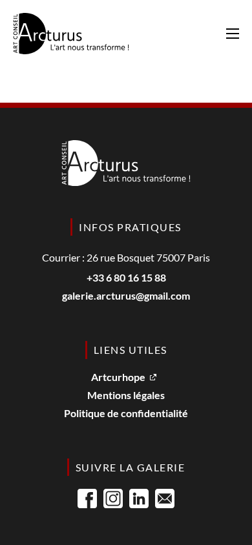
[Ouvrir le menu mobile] (232, 33)
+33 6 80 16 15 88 (126, 277)
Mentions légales (126, 395)
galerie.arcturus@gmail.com (126, 296)
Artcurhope (118, 377)
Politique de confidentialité (126, 413)
